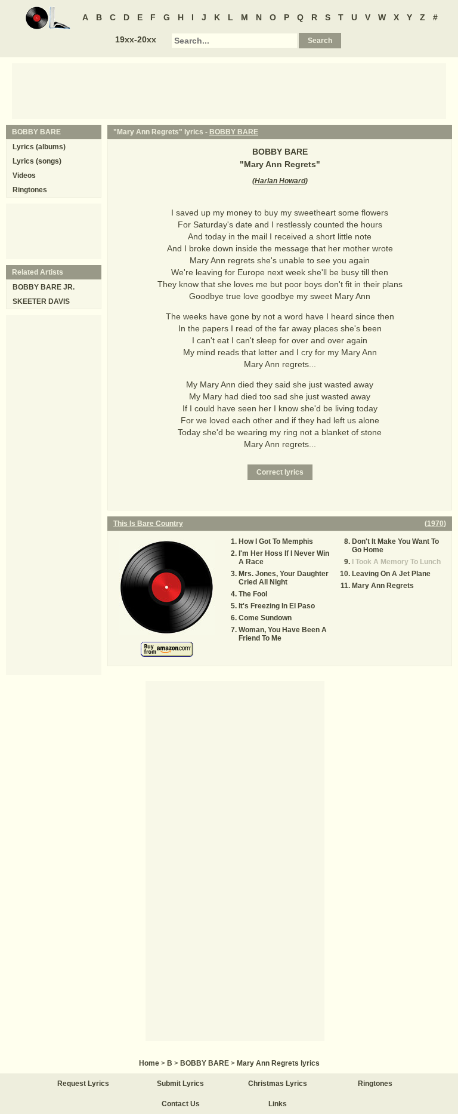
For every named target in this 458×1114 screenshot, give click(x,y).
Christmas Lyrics (277, 1083)
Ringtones (30, 190)
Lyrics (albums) (39, 147)
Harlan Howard (280, 181)
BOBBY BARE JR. (44, 287)
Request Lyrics (83, 1083)
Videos (24, 175)
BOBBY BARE (233, 132)
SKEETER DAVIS (41, 301)
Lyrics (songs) (37, 161)
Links (277, 1104)
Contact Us (181, 1104)
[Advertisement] (229, 90)
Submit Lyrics (180, 1083)
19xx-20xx (135, 39)
